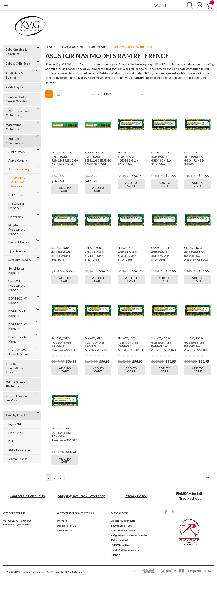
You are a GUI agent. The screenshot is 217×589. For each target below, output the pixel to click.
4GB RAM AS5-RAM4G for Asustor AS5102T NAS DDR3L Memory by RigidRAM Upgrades (164, 346)
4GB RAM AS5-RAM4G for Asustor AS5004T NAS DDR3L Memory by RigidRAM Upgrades (64, 346)
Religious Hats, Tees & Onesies (16, 99)
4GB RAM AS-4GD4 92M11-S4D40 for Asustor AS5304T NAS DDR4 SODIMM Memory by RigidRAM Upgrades (164, 160)
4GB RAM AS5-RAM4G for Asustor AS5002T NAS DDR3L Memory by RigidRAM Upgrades (197, 255)
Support (116, 554)
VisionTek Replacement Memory (16, 286)
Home (48, 47)
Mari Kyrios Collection (13, 127)
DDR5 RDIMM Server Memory (18, 352)
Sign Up (71, 525)
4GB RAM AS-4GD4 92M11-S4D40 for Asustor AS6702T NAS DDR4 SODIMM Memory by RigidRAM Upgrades (98, 255)
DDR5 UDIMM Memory (17, 339)
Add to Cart (65, 189)
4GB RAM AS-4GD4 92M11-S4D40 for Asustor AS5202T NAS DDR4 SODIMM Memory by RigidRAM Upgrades (131, 160)
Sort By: (95, 94)
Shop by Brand (15, 415)
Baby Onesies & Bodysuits (16, 51)
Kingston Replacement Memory (16, 229)
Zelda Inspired (15, 87)
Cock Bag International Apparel (15, 368)
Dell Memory (16, 195)
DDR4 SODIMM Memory (18, 300)
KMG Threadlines (19, 450)
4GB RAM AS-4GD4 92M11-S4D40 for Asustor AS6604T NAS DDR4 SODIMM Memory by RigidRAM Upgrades (64, 255)
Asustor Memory (18, 169)
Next (206, 477)
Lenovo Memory (18, 242)
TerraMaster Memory (16, 270)
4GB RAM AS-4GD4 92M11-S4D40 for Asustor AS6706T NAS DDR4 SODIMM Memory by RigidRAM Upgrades (164, 255)
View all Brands (17, 458)
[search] (189, 5)
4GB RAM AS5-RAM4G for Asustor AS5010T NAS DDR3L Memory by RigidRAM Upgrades (130, 346)
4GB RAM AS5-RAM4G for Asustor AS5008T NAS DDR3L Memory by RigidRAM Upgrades (97, 346)
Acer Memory (16, 151)
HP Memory (15, 216)
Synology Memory (19, 259)
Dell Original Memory (16, 206)
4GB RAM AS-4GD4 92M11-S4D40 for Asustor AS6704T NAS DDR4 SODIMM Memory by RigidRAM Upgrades (131, 255)
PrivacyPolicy (136, 496)
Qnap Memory (17, 251)
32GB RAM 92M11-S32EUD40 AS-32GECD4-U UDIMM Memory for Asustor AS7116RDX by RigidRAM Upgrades (98, 160)
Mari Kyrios (15, 432)
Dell (10, 441)
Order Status (64, 530)
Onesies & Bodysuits (123, 520)
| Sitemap (77, 572)
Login (60, 525)
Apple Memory (17, 160)
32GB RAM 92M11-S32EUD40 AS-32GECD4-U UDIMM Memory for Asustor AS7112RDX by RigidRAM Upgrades (64, 160)
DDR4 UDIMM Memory (17, 313)
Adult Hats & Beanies (14, 75)
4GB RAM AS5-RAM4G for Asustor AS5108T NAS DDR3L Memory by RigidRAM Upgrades (64, 436)
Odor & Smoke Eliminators (15, 384)
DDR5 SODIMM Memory (18, 326)
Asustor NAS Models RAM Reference (18, 182)
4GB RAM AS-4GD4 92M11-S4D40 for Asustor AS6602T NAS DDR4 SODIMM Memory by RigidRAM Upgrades (197, 160)
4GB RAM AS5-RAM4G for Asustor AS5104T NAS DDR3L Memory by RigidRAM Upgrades (197, 346)
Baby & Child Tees (18, 63)
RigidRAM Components (14, 141)
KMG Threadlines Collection (17, 113)
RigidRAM (14, 424)
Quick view (65, 125)
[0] (207, 5)
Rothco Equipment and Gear (18, 398)
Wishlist (160, 5)
